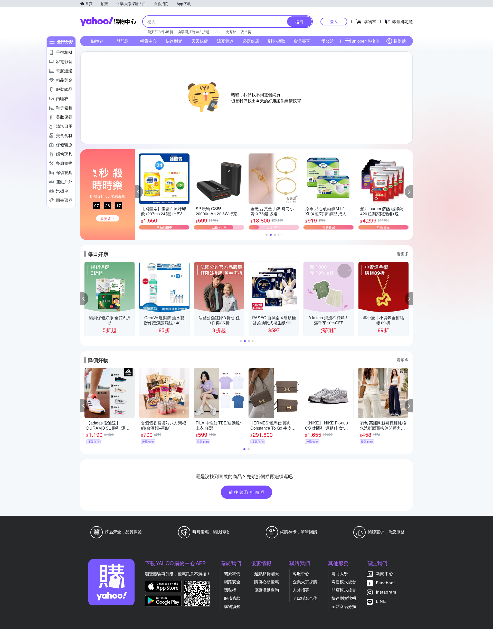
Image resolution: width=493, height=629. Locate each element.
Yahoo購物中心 (108, 21)
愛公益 (327, 41)
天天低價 (199, 41)
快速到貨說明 (343, 598)
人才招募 (301, 590)
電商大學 (339, 573)
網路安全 (232, 582)
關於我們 (232, 573)
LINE (381, 601)
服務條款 (232, 598)
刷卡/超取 (276, 41)
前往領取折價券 (247, 492)
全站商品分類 (343, 606)
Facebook (386, 583)
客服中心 (301, 573)
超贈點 (399, 41)
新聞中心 (384, 573)
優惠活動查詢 (266, 590)
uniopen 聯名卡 (366, 41)
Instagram (386, 592)
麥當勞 (246, 31)
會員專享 (302, 41)
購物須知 (232, 606)
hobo (217, 31)
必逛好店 (251, 41)
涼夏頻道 (225, 41)
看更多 (402, 254)
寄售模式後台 (343, 582)
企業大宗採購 (305, 582)
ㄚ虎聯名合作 (305, 598)
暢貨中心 (148, 41)
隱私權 (230, 590)
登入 (334, 21)
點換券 (97, 41)
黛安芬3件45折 (160, 31)
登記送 (123, 41)
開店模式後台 (343, 590)
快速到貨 (174, 41)
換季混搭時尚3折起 (193, 31)
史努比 (231, 31)
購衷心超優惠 (266, 582)
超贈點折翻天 (266, 573)
